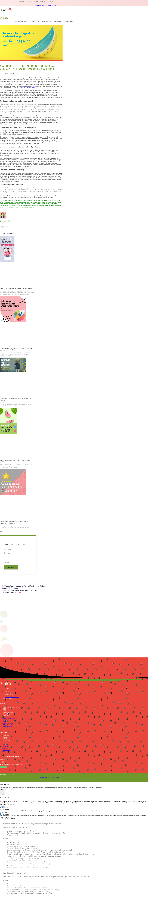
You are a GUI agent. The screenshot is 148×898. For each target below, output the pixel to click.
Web (4, 709)
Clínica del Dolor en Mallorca (27, 88)
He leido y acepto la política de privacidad (12, 764)
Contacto (6, 742)
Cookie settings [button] (4, 789)
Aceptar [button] (12, 789)
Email (6, 553)
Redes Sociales (8, 712)
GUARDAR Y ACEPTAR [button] (7, 818)
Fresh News (6, 740)
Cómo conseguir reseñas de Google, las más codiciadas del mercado (14, 522)
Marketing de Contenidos (10, 707)
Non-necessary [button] (4, 812)
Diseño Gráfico (7, 715)
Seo (4, 710)
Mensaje (6, 562)
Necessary (5, 807)
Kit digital (6, 735)
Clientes (5, 739)
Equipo (5, 737)
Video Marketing (8, 714)
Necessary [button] (3, 806)
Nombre (6, 549)
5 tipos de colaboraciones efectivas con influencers (16, 288)
